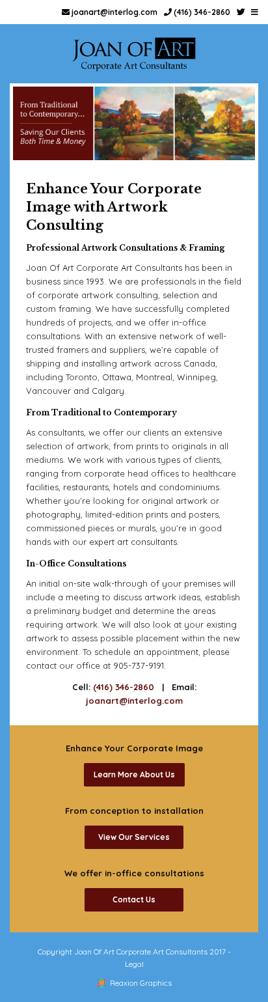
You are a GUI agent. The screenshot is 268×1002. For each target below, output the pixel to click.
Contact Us (134, 899)
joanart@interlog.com (113, 12)
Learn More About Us (134, 774)
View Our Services (134, 837)
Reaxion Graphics (141, 983)
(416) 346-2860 (201, 12)
